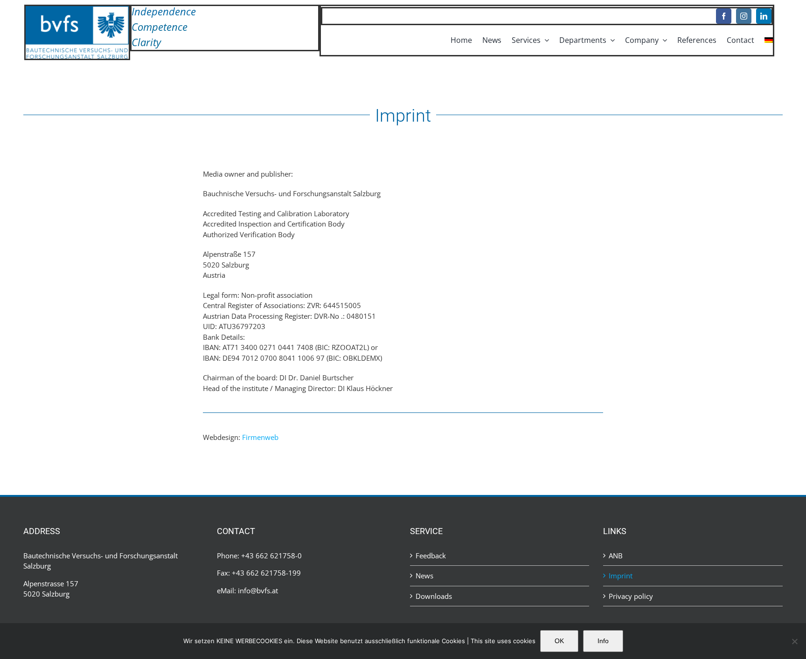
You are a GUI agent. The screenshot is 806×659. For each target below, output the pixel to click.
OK (559, 641)
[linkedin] (763, 16)
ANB (616, 555)
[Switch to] (768, 40)
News (424, 575)
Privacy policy (631, 596)
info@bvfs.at (258, 590)
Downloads (434, 596)
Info (603, 641)
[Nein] (794, 641)
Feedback (431, 555)
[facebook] (723, 16)
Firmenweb (260, 437)
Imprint (620, 575)
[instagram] (743, 16)
